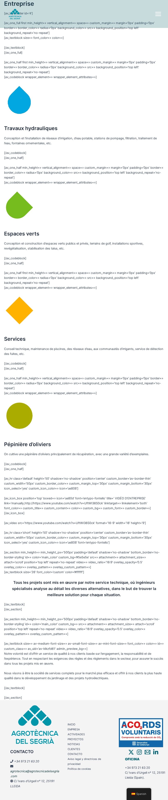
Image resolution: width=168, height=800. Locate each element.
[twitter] (131, 752)
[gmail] (147, 752)
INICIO (71, 724)
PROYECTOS (75, 739)
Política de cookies (79, 768)
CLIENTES (74, 749)
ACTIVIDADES (76, 734)
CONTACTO (75, 754)
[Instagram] (139, 752)
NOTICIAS (74, 744)
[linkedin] (156, 752)
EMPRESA (74, 729)
